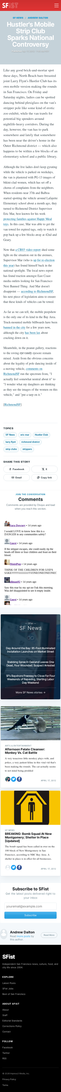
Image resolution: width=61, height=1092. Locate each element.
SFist (8, 956)
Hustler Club (41, 434)
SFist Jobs (7, 988)
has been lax (32, 332)
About (5, 1009)
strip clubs (11, 449)
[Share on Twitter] (13, 779)
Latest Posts (9, 983)
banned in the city (14, 327)
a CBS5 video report (28, 249)
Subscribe (30, 915)
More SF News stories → (30, 692)
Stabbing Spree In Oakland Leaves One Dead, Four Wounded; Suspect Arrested (30, 663)
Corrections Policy (12, 1026)
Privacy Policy (9, 1079)
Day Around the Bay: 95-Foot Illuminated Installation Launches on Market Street (30, 649)
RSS (4, 1058)
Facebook (7, 1047)
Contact (6, 1031)
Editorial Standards (12, 1020)
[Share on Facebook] (19, 779)
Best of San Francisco (13, 994)
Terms (5, 1085)
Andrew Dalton (38, 17)
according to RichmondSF (37, 291)
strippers (27, 449)
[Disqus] (30, 562)
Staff (4, 1015)
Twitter (6, 1053)
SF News (18, 17)
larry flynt (11, 442)
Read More (49, 935)
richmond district (30, 442)
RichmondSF (12, 404)
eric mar (25, 434)
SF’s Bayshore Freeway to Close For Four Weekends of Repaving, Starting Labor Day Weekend (30, 679)
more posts (23, 936)
